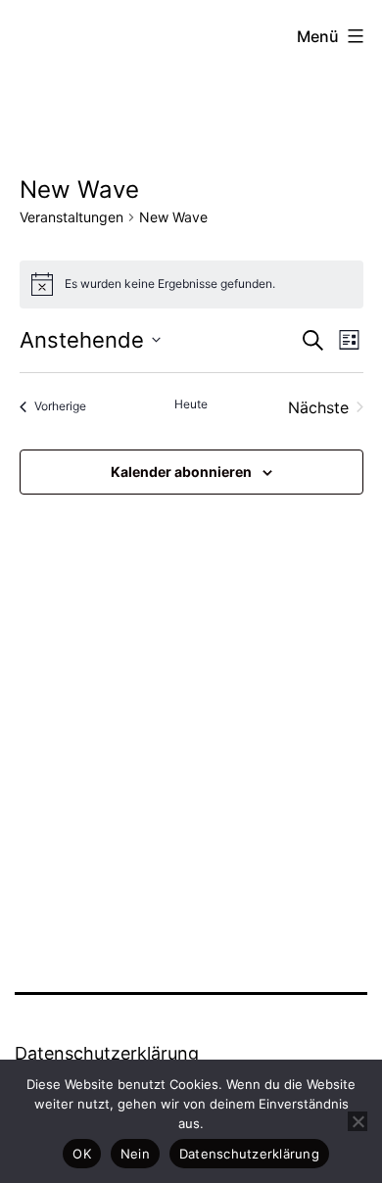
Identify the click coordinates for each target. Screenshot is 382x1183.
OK (81, 1153)
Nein (135, 1153)
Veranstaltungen (71, 217)
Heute (191, 404)
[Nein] (357, 1121)
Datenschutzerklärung (107, 1053)
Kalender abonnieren (181, 471)
